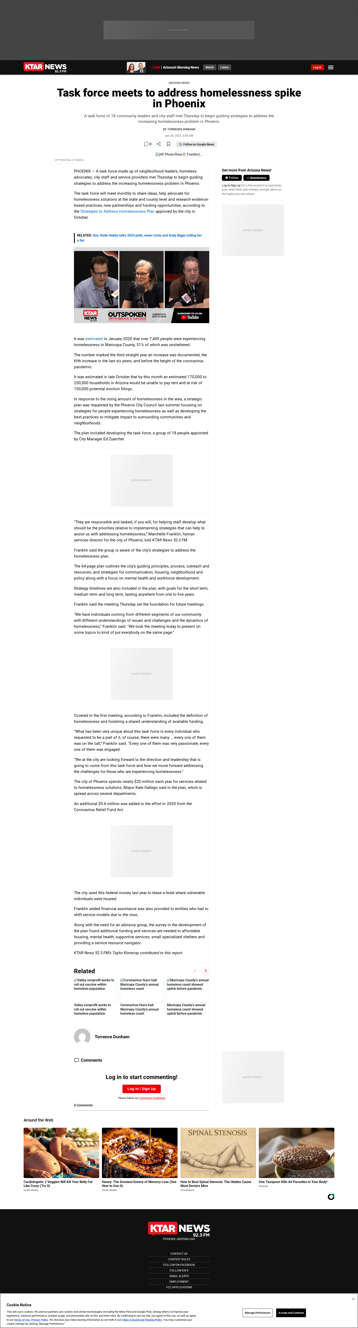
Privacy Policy (39, 1319)
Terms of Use (22, 1319)
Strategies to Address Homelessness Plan (117, 211)
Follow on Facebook (179, 1264)
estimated (94, 338)
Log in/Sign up (231, 185)
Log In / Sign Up (141, 1089)
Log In (317, 67)
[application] (141, 285)
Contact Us (179, 1253)
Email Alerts (179, 1276)
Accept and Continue (291, 1312)
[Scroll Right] (205, 970)
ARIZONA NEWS (179, 83)
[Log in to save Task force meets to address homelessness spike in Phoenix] (168, 144)
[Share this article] (158, 144)
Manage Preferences (257, 1312)
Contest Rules (179, 1259)
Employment (179, 1281)
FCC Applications (179, 1287)
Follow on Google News (198, 144)
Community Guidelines (152, 1098)
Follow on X (179, 1270)
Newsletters (258, 178)
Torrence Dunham (112, 1036)
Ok (353, 1298)
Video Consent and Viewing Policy (142, 1319)
